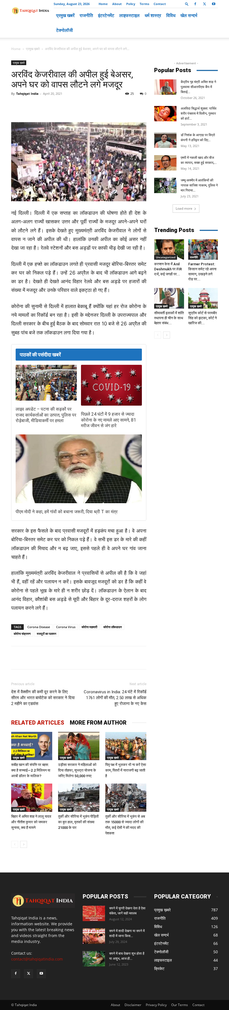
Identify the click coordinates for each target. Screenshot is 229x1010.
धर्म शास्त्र (153, 15)
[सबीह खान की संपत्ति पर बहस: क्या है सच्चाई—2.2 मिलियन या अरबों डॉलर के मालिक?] (31, 746)
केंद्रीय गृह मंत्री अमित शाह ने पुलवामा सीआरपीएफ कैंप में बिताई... (198, 87)
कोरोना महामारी (89, 627)
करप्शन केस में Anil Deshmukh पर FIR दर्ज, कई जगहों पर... (168, 269)
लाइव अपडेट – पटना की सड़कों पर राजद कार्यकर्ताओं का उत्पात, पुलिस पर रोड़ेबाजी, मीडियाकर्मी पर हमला (46, 415)
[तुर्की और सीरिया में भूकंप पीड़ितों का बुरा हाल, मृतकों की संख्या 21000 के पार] (78, 798)
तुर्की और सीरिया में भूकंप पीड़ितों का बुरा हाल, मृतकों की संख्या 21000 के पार (78, 822)
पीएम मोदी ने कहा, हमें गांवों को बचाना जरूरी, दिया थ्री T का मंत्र (67, 511)
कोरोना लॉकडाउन (112, 627)
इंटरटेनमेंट (106, 15)
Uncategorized (165, 257)
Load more (184, 208)
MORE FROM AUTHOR (98, 722)
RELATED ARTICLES (37, 722)
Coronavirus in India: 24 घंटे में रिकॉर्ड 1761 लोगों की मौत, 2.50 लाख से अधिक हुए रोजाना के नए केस (115, 697)
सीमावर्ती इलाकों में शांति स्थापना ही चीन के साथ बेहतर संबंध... (169, 318)
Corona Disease (38, 627)
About (117, 4)
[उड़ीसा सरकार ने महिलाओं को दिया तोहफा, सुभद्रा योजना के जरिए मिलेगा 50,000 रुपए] (78, 746)
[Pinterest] (101, 106)
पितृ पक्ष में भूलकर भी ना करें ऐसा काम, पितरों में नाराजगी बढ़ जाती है (125, 770)
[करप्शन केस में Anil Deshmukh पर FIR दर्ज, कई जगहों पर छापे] (169, 249)
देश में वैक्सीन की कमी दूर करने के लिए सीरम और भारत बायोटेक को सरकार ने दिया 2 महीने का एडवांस (43, 697)
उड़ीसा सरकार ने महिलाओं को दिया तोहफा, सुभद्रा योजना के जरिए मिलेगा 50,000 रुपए (77, 770)
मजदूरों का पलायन (46, 633)
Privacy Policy (156, 1004)
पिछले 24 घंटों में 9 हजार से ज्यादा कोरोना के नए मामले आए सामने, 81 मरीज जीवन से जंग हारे (108, 420)
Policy (130, 4)
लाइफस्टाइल (129, 15)
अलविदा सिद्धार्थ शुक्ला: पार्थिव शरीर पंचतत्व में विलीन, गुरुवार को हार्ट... (198, 113)
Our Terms (179, 1004)
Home (103, 4)
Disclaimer (133, 1004)
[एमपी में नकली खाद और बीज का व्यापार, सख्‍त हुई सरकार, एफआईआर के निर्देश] (165, 163)
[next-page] (23, 844)
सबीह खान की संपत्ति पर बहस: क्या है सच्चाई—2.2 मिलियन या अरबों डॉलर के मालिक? (30, 770)
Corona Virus (65, 627)
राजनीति (86, 15)
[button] (187, 4)
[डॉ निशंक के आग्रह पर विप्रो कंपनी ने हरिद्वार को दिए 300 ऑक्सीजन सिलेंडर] (165, 140)
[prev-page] (14, 844)
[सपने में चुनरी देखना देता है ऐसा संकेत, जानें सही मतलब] (94, 913)
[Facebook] (195, 4)
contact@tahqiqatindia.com (37, 959)
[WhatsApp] (75, 106)
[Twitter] (204, 4)
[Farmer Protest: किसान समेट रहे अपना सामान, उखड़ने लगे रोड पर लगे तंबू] (203, 249)
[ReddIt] (114, 106)
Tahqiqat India (27, 93)
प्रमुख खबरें (65, 15)
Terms (144, 4)
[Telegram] (88, 106)
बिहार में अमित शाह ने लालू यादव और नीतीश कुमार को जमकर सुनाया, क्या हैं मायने (31, 822)
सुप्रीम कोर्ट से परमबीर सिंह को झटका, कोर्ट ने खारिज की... (202, 318)
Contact (160, 4)
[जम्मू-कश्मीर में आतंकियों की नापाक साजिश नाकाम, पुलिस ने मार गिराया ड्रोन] (165, 185)
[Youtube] (213, 4)
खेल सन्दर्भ (188, 15)
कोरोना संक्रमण (22, 633)
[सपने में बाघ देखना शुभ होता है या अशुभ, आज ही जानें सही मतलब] (94, 958)
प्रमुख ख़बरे (33, 48)
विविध (170, 15)
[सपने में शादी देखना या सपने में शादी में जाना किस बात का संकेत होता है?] (94, 936)
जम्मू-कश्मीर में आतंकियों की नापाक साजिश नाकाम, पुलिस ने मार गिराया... (199, 185)
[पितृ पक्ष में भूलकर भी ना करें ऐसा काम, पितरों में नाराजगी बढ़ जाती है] (125, 746)
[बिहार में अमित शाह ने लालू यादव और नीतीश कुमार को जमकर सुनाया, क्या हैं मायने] (31, 798)
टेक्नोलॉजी (64, 30)
